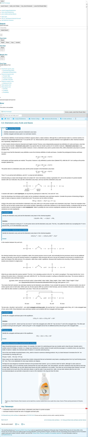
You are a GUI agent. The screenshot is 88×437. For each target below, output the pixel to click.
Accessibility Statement (55, 433)
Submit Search (4, 30)
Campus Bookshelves (20, 118)
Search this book (4, 25)
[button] (5, 90)
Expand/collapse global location (86, 118)
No (24, 424)
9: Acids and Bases (67, 118)
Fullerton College (35, 118)
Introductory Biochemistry (51, 118)
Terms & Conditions (45, 433)
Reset (2, 40)
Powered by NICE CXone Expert (23, 430)
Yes (18, 424)
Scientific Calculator (8, 79)
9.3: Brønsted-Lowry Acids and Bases (9, 415)
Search (4, 115)
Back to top (4, 419)
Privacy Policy (36, 433)
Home (8, 118)
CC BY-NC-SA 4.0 (31, 415)
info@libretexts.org (7, 434)
